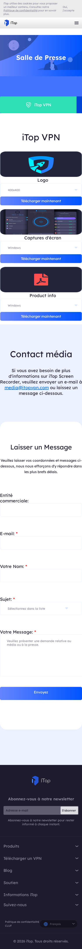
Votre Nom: (13, 566)
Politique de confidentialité (22, 921)
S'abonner (69, 810)
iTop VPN (10, 23)
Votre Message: (18, 632)
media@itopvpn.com (27, 387)
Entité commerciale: (14, 498)
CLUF (8, 925)
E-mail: (9, 533)
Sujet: (7, 599)
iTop (41, 780)
